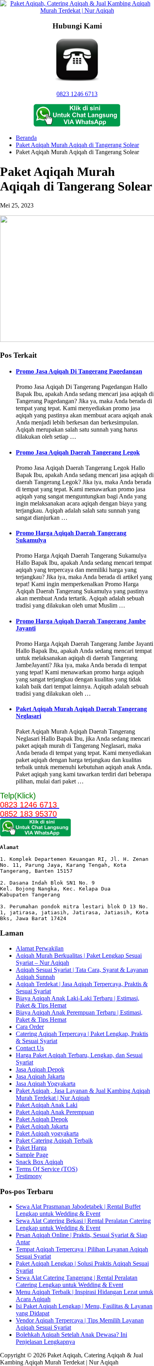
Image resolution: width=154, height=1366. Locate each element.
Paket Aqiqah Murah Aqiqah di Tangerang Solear (77, 145)
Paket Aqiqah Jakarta (42, 1126)
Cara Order (30, 1026)
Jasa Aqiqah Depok (40, 1069)
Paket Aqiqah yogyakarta (47, 1133)
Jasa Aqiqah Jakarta (40, 1076)
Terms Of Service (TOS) (46, 1169)
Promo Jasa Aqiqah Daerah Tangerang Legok (78, 452)
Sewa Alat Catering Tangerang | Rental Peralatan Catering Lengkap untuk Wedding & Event (76, 1281)
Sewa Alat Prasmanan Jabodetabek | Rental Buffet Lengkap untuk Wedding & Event (78, 1210)
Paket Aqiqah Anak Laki (46, 1105)
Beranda (26, 137)
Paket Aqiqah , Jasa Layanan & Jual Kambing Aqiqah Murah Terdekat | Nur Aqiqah (83, 1094)
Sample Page (32, 1154)
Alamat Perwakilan (40, 948)
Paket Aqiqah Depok (42, 1119)
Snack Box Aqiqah (39, 1161)
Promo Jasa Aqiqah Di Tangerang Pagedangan (79, 371)
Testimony (29, 1176)
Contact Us (30, 1048)
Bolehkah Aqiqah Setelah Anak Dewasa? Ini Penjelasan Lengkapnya (71, 1338)
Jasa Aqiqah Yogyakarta (45, 1083)
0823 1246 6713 (77, 94)
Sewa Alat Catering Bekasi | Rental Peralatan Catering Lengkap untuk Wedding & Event (83, 1224)
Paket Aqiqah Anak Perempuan (55, 1112)
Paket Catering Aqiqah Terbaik (54, 1140)
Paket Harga (31, 1147)
